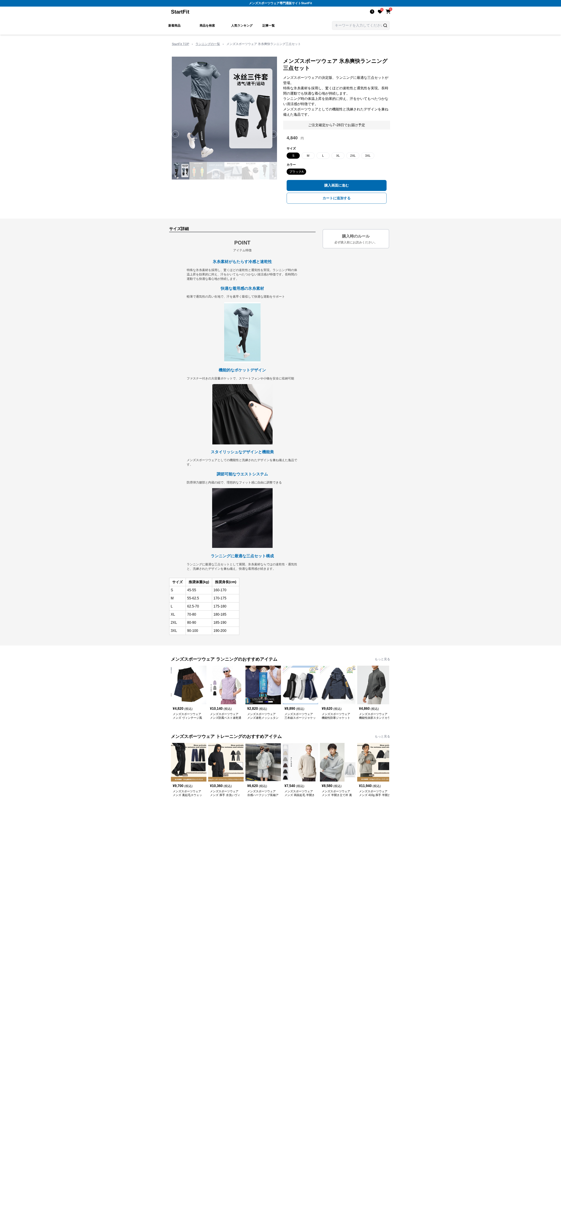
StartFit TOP (180, 44)
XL (338, 155)
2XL (353, 155)
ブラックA (296, 171)
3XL (368, 155)
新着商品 (174, 25)
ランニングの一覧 (207, 44)
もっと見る (382, 659)
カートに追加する (337, 198)
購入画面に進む (336, 185)
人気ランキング (242, 25)
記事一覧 (269, 25)
